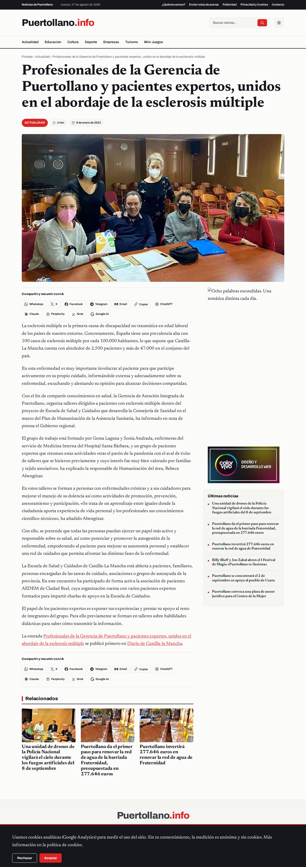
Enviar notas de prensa (204, 4)
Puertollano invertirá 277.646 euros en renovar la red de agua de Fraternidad (243, 547)
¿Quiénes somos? (173, 4)
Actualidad (30, 42)
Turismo (131, 42)
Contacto (278, 4)
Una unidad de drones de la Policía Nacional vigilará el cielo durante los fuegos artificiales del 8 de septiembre (48, 757)
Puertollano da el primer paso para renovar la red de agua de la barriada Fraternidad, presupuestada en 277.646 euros (245, 528)
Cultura (73, 42)
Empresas (111, 42)
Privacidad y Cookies (254, 4)
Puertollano (58, 22)
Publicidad (230, 4)
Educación (53, 42)
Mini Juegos (153, 42)
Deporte (91, 42)
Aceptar (50, 858)
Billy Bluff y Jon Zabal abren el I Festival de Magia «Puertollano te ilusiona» (243, 562)
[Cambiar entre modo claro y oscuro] (279, 22)
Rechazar (24, 858)
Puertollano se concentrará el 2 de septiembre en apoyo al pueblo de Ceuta (243, 578)
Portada (27, 56)
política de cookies (64, 845)
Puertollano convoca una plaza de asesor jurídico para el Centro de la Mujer (243, 594)
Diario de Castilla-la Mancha (154, 643)
